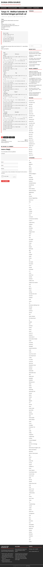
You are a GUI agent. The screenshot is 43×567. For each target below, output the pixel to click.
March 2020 (31, 132)
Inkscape (30, 306)
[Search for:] (35, 46)
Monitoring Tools (32, 391)
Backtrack (31, 181)
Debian (30, 226)
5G (29, 160)
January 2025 (31, 100)
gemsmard (31, 85)
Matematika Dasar (32, 372)
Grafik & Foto (31, 280)
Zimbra (30, 541)
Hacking (30, 291)
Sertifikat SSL (31, 466)
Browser (30, 196)
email (30, 252)
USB (30, 517)
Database (30, 224)
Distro (30, 233)
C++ (29, 205)
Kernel (30, 331)
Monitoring (31, 389)
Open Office (31, 410)
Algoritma (30, 164)
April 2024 (31, 104)
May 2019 (31, 136)
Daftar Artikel (3, 7)
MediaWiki (31, 378)
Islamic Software (32, 316)
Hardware (30, 297)
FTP (29, 271)
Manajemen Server (32, 365)
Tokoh (30, 500)
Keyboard (30, 335)
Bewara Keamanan (32, 190)
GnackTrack (31, 275)
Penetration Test (32, 427)
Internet (30, 312)
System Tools (31, 489)
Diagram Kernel (32, 231)
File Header (31, 261)
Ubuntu (30, 509)
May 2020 (31, 128)
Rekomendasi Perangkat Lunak (34, 447)
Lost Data (31, 359)
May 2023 (31, 110)
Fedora (30, 258)
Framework (31, 269)
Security (30, 462)
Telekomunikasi (32, 492)
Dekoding (30, 228)
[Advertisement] (36, 20)
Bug (29, 201)
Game (30, 273)
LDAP (30, 350)
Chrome (30, 213)
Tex (29, 494)
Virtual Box (31, 520)
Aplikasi (30, 171)
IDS (29, 303)
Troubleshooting (32, 504)
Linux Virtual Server (32, 355)
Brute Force (31, 200)
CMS (30, 215)
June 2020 (31, 126)
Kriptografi (31, 346)
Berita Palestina (32, 188)
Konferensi (31, 344)
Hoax (30, 299)
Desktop (30, 230)
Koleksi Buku (29, 7)
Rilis (29, 455)
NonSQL (30, 404)
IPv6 (30, 314)
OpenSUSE (31, 413)
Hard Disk (30, 295)
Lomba (30, 357)
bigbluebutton (31, 192)
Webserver (31, 528)
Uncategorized (31, 513)
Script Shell (31, 460)
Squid (30, 477)
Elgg (29, 250)
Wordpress (31, 535)
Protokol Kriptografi (32, 440)
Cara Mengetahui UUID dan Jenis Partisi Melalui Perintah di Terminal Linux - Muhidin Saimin (35, 79)
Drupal (30, 243)
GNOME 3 (31, 278)
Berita (30, 186)
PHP (30, 428)
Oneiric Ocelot (31, 408)
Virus (30, 522)
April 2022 (31, 117)
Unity (30, 515)
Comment (3, 153)
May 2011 (31, 151)
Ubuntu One (31, 511)
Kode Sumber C (32, 336)
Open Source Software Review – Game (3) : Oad (35, 89)
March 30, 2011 (5, 16)
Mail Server (31, 363)
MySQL (30, 395)
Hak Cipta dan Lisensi (33, 293)
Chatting (30, 211)
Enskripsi (30, 254)
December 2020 (32, 123)
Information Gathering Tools (34, 305)
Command (31, 216)
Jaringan (30, 321)
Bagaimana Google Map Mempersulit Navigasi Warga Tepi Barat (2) (35, 75)
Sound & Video (31, 474)
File (29, 260)
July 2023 (30, 106)
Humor (30, 301)
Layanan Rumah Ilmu (33, 348)
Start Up (30, 479)
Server (30, 468)
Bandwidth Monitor (32, 183)
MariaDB (30, 368)
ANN (30, 166)
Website (2, 168)
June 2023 (31, 108)
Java (29, 323)
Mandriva (30, 367)
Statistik (30, 481)
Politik (30, 430)
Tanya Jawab (31, 490)
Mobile (30, 385)
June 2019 (31, 134)
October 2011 (31, 141)
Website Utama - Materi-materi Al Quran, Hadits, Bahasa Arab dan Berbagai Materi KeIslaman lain (7, 554)
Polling (30, 432)
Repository (31, 451)
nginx (30, 398)
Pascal (30, 423)
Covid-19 (30, 220)
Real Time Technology (33, 443)
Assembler (31, 177)
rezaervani (11, 16)
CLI (13, 137)
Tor (29, 502)
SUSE (30, 485)
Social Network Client (33, 472)
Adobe (30, 162)
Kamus (30, 329)
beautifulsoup (31, 184)
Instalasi (30, 308)
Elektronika (31, 248)
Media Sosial (31, 376)
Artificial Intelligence (12, 7)
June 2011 (31, 149)
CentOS (30, 209)
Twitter (30, 507)
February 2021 (31, 119)
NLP (30, 402)
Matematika (31, 370)
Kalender (6, 137)
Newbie (30, 397)
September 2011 (32, 143)
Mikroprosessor (32, 382)
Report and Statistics (32, 449)
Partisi (30, 421)
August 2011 (31, 145)
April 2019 (31, 138)
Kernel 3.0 (31, 333)
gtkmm (30, 288)
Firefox (30, 265)
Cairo (30, 207)
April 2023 (31, 111)
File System (31, 263)
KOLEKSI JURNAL (36, 7)
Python (30, 442)
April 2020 (31, 130)
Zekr (30, 539)
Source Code (31, 475)
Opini (30, 415)
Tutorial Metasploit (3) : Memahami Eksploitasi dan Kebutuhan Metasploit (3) (35, 94)
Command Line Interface (19, 16)
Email (2, 165)
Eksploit (30, 246)
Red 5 (30, 445)
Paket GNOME (31, 417)
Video (30, 519)
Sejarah (30, 464)
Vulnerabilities (31, 524)
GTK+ (30, 286)
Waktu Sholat (31, 526)
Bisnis (30, 194)
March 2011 (31, 155)
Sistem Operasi (31, 470)
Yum (30, 537)
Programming (21, 7)
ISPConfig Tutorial (32, 318)
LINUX (30, 351)
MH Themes (28, 565)
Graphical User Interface (33, 282)
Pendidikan (31, 425)
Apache (30, 168)
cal (10, 137)
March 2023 (31, 113)
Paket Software (32, 419)
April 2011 (31, 153)
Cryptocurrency (31, 222)
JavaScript (30, 325)
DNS (30, 235)
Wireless (30, 532)
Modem (30, 387)
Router (30, 457)
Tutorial (30, 505)
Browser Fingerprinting (33, 198)
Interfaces (31, 310)
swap (30, 487)
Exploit (30, 256)
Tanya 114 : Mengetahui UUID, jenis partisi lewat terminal (35, 82)
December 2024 (32, 102)
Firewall (30, 267)
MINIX (30, 383)
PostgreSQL (31, 434)
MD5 (30, 374)
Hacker (30, 290)
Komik (30, 340)
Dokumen (31, 241)
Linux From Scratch (32, 353)
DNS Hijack (31, 239)
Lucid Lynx (31, 361)
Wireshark (31, 534)
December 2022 (32, 115)
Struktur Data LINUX (32, 483)
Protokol (30, 438)
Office (30, 406)
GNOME (30, 276)
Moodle (30, 393)
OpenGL (30, 412)
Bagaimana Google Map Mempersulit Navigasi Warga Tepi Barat (35, 72)
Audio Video (31, 179)
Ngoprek (30, 400)
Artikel (30, 175)
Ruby (30, 459)
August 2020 (31, 125)
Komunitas (31, 342)
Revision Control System (33, 453)
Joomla (30, 327)
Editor (30, 245)
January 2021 (31, 121)
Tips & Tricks (31, 498)
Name (2, 162)
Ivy (29, 320)
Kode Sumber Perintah (33, 338)
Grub (30, 284)
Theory (30, 496)
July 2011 (30, 147)
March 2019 (31, 140)
